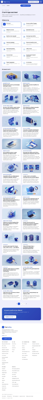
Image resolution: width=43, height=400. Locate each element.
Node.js (23, 347)
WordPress (14, 343)
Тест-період (14, 372)
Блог (33, 347)
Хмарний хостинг (5, 351)
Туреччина (4, 388)
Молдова (3, 389)
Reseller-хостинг (5, 353)
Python (23, 345)
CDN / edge (14, 382)
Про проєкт (4, 396)
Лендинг (33, 349)
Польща (3, 374)
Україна (3, 368)
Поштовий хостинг (15, 370)
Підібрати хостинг (9, 316)
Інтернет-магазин (35, 343)
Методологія (9, 396)
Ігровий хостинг (35, 351)
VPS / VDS (4, 345)
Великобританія (5, 384)
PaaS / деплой (24, 355)
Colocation (4, 355)
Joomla (13, 345)
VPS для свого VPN (35, 353)
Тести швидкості (15, 396)
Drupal (13, 349)
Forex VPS (4, 360)
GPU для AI (24, 357)
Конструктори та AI (25, 351)
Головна (3, 5)
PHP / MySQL (24, 343)
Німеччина (4, 370)
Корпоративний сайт (36, 345)
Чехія (3, 378)
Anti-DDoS (14, 374)
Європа (3, 380)
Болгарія (3, 376)
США (3, 382)
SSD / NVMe (14, 376)
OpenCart (14, 347)
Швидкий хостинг (15, 378)
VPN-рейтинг (34, 355)
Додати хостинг (7, 338)
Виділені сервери (5, 349)
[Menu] (41, 2)
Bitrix (13, 351)
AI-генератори (25, 359)
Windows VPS (4, 347)
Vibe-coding (24, 353)
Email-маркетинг (15, 384)
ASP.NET (23, 349)
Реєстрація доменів (16, 368)
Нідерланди (4, 372)
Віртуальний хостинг (6, 343)
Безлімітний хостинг (16, 380)
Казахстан (4, 386)
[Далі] (26, 303)
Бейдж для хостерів (29, 396)
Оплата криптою (15, 386)
